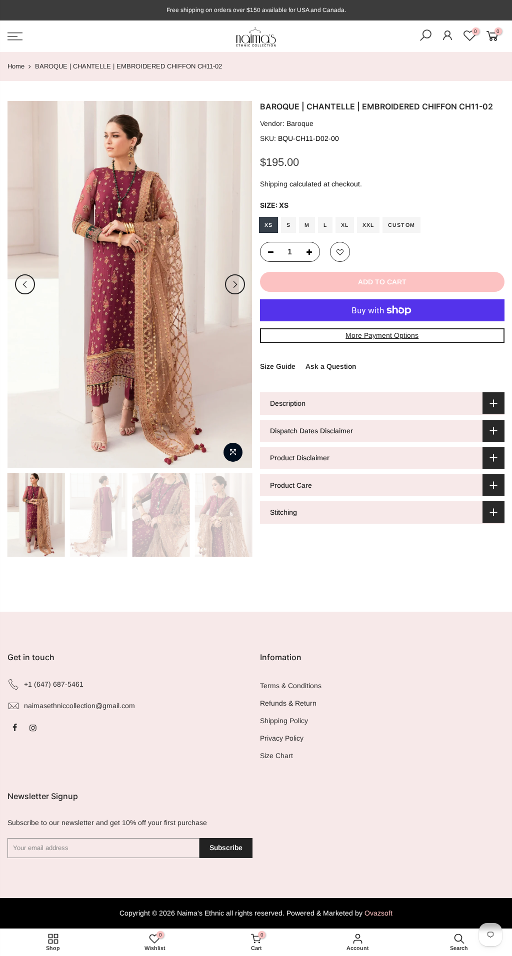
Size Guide (278, 366)
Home (16, 66)
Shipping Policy (284, 721)
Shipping (274, 184)
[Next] (235, 284)
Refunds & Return (288, 703)
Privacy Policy (282, 738)
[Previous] (25, 284)
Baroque (300, 123)
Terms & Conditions (291, 686)
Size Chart (276, 756)
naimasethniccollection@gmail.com (79, 706)
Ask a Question (331, 366)
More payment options (382, 335)
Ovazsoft (378, 913)
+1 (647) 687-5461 (54, 684)
